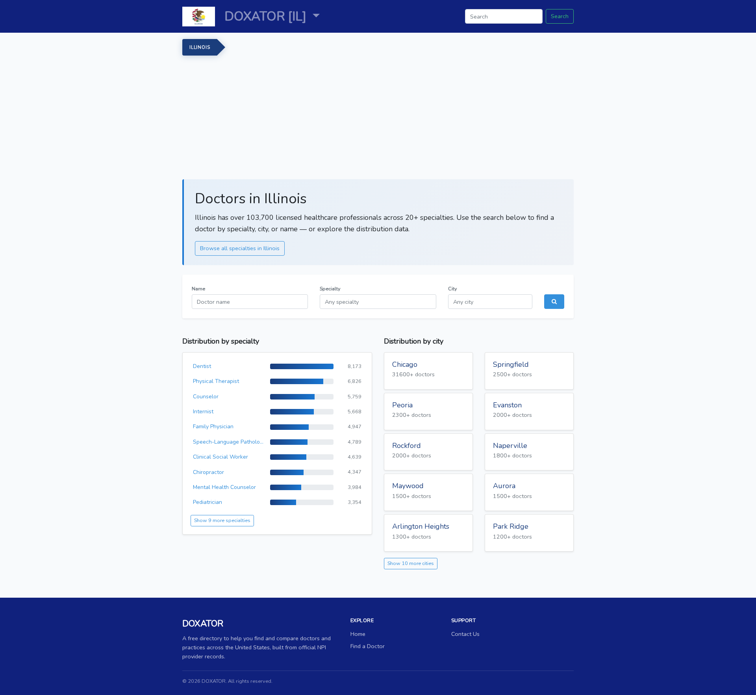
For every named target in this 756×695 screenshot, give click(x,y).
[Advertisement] (418, 114)
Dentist (202, 366)
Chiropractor (208, 472)
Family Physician (213, 426)
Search (560, 16)
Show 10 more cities (410, 563)
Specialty (330, 288)
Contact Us (465, 634)
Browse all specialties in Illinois (240, 248)
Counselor (206, 396)
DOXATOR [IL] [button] (266, 16)
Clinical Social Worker (220, 457)
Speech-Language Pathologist (228, 442)
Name (198, 288)
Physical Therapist (216, 381)
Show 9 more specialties (222, 520)
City (452, 288)
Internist (203, 411)
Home (357, 634)
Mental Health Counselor (224, 487)
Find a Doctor (367, 646)
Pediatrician (207, 502)
